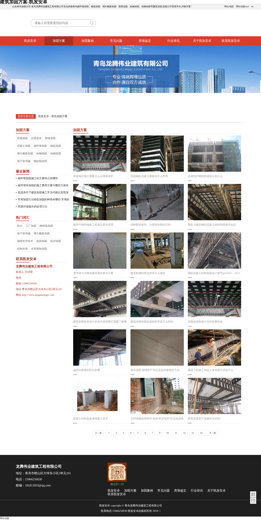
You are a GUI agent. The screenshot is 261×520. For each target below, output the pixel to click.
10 (167, 433)
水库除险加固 (39, 248)
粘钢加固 (41, 153)
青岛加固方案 (59, 116)
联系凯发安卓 (231, 40)
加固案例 (87, 40)
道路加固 (41, 241)
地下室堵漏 (23, 161)
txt (252, 6)
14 (201, 433)
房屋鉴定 (145, 40)
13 (193, 433)
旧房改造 (36, 138)
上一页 (98, 433)
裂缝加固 (50, 138)
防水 (19, 225)
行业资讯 (173, 40)
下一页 (212, 433)
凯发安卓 (30, 40)
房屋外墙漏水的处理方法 (32, 206)
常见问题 (116, 40)
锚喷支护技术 (25, 241)
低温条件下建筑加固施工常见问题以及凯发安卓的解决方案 (43, 193)
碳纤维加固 (40, 145)
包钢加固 (55, 153)
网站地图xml (242, 6)
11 (176, 433)
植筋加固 (55, 145)
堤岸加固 (55, 241)
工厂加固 (31, 225)
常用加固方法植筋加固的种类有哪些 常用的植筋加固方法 (43, 200)
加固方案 (59, 40)
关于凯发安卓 (202, 40)
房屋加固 (22, 138)
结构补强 (22, 248)
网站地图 (228, 6)
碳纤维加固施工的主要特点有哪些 (38, 178)
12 (184, 433)
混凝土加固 (23, 145)
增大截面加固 (25, 153)
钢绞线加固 (46, 225)
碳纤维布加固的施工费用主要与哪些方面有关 (43, 186)
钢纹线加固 (40, 161)
